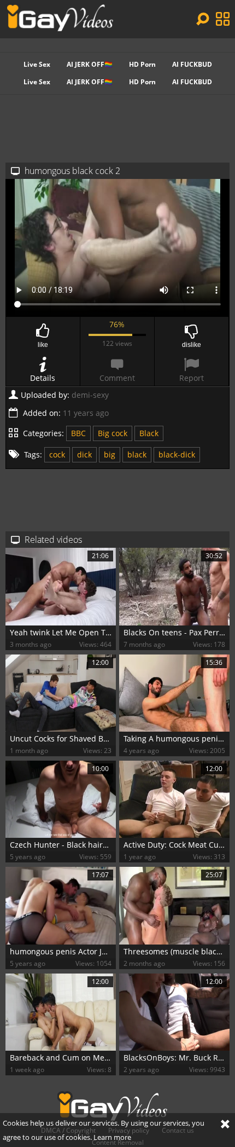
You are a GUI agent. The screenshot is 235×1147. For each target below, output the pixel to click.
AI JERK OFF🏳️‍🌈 (90, 64)
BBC (78, 433)
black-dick (176, 454)
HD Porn (142, 64)
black (136, 454)
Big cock (112, 433)
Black (148, 433)
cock (57, 454)
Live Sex (37, 64)
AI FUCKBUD (192, 64)
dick (84, 454)
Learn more (112, 1137)
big (109, 454)
